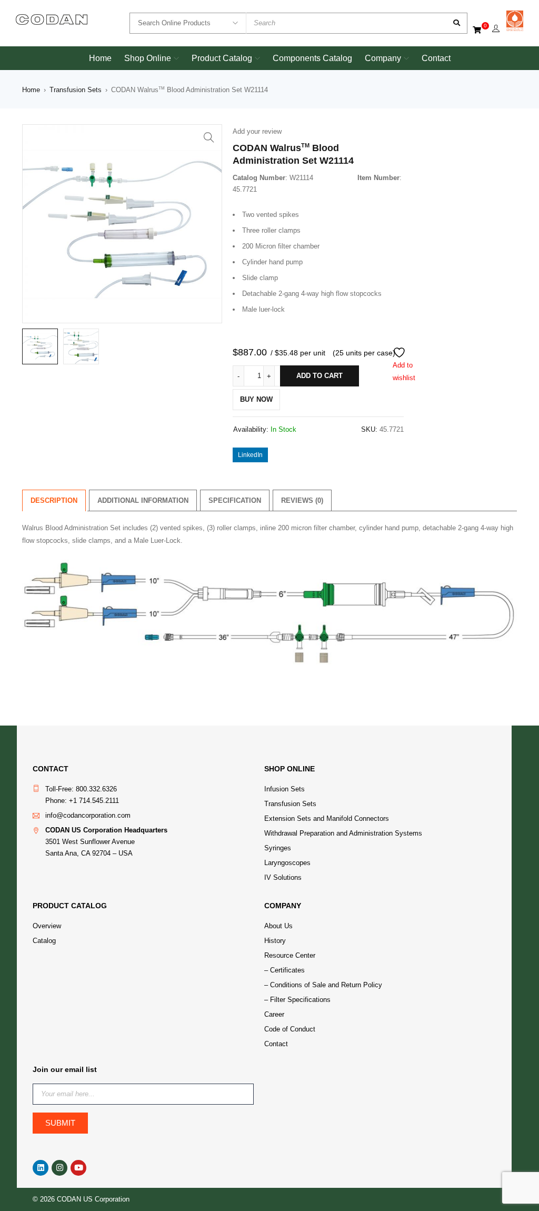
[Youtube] (78, 1168)
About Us (278, 926)
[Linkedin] (40, 1168)
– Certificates (284, 970)
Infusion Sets (284, 789)
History (275, 941)
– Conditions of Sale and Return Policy (323, 985)
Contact (276, 1044)
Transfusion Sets (75, 90)
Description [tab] (54, 500)
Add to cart (319, 376)
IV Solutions (283, 877)
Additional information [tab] (142, 500)
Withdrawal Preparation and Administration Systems (343, 833)
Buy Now (256, 399)
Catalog (44, 941)
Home (31, 90)
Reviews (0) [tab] (302, 500)
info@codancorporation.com (88, 815)
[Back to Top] (479, 1199)
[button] (209, 137)
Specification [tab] (234, 500)
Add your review (257, 131)
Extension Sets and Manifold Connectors (326, 818)
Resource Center (289, 955)
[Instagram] (59, 1168)
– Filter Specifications (297, 1000)
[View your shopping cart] (478, 29)
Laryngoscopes (287, 863)
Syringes (277, 848)
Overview (47, 926)
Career (274, 1014)
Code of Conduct (289, 1029)
